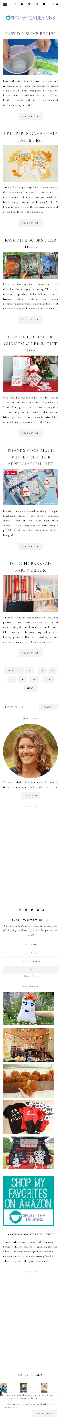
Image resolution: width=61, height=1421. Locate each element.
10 (35, 680)
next (30, 688)
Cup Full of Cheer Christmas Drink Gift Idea (30, 343)
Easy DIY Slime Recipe (30, 33)
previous (14, 671)
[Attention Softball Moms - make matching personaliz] (23, 1386)
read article (30, 116)
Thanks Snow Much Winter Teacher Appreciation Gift (30, 457)
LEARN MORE (30, 795)
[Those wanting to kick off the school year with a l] (44, 1386)
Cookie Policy (11, 1407)
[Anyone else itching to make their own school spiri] (3, 1386)
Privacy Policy (30, 976)
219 (49, 680)
